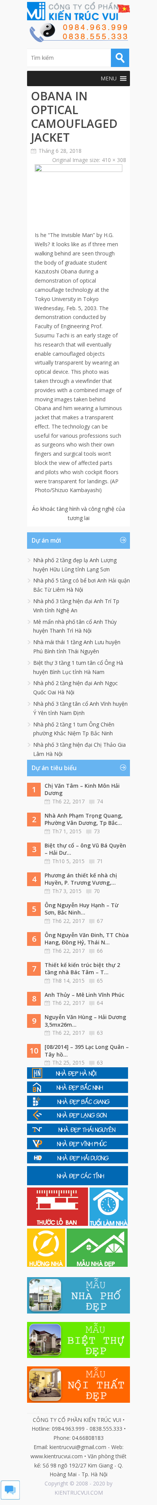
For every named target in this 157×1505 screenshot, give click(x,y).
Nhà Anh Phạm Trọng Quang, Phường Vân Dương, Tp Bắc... (84, 819)
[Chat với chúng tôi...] (10, 1497)
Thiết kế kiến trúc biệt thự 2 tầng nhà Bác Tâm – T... (82, 968)
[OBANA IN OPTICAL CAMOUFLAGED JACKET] (78, 169)
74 (100, 801)
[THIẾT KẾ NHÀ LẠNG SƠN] (77, 1118)
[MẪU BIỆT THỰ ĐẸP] (78, 1355)
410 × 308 (114, 160)
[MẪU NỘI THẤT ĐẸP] (78, 1400)
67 (100, 920)
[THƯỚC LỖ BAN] (58, 1223)
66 (100, 950)
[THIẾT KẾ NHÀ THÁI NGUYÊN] (77, 1133)
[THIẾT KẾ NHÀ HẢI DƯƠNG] (77, 1161)
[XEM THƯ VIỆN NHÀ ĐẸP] (97, 1264)
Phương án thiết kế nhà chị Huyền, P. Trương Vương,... (81, 879)
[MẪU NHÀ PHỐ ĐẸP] (78, 1311)
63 (100, 1032)
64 (100, 1002)
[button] (109, 78)
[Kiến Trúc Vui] (78, 11)
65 (100, 980)
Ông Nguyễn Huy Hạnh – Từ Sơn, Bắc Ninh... (82, 908)
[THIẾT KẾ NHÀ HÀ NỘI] (77, 1076)
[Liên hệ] (78, 40)
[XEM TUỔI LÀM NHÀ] (109, 1223)
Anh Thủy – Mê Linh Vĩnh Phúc (84, 994)
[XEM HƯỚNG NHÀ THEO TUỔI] (47, 1264)
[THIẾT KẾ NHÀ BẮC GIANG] (77, 1105)
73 (97, 831)
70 (97, 891)
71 (100, 861)
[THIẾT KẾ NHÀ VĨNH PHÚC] (77, 1147)
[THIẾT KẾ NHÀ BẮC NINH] (77, 1090)
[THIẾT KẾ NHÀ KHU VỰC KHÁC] (77, 1183)
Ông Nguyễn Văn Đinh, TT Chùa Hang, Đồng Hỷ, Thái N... (87, 938)
